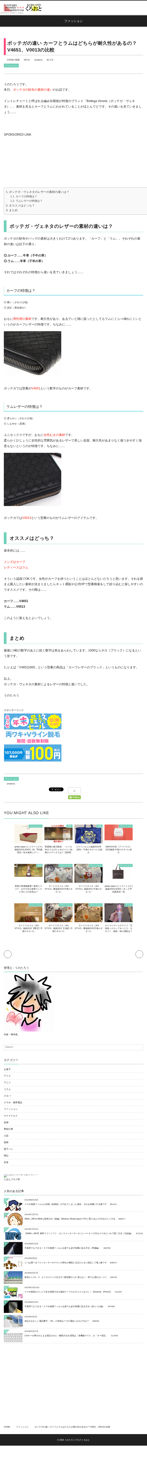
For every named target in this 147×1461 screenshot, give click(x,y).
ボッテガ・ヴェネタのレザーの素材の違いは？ (39, 191)
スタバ (7, 1095)
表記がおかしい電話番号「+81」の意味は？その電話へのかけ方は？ (56, 1321)
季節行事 (8, 1129)
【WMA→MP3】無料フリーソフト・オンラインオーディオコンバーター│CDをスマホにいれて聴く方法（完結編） (78, 1233)
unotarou (38, 60)
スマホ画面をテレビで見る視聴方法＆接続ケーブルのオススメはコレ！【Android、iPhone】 (68, 1292)
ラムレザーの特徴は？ (29, 200)
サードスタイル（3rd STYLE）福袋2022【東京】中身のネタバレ (28, 928)
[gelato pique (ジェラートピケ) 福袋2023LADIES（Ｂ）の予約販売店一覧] (119, 877)
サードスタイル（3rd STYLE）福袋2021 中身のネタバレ (88, 889)
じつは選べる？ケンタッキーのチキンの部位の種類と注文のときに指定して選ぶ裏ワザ (65, 1262)
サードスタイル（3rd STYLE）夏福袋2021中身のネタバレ (59, 889)
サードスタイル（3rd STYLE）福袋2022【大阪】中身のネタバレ (59, 928)
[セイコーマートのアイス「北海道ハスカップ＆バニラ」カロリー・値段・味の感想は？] (119, 920)
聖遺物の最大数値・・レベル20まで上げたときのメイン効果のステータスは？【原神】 (58, 849)
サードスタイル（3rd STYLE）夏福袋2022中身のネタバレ (89, 928)
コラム (7, 1089)
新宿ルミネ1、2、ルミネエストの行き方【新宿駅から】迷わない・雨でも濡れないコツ (65, 1277)
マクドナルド (11, 1115)
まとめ (13, 210)
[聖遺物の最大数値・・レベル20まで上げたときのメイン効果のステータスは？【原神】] (58, 840)
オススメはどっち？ (22, 205)
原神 (69, 826)
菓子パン (8, 1149)
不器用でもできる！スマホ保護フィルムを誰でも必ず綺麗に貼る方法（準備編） (62, 1248)
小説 (6, 1135)
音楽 (6, 1162)
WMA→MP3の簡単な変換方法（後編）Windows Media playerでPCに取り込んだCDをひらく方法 (69, 1219)
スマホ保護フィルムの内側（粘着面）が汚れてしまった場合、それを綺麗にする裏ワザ (65, 1204)
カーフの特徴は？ (26, 196)
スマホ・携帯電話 (13, 1102)
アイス (128, 905)
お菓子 (7, 1069)
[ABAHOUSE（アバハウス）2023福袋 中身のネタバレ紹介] (119, 838)
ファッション (11, 65)
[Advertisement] (32, 162)
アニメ (7, 1082)
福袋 (99, 826)
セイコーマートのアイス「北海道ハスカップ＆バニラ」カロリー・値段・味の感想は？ (118, 928)
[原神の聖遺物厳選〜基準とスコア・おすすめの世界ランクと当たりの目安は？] (28, 874)
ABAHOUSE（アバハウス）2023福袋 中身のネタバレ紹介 (118, 849)
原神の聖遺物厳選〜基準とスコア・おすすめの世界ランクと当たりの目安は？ (28, 889)
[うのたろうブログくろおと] (23, 7)
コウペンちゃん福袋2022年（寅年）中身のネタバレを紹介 (88, 849)
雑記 (6, 1155)
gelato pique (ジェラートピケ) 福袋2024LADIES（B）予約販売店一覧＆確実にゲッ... (28, 849)
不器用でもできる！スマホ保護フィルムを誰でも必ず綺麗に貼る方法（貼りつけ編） (64, 1306)
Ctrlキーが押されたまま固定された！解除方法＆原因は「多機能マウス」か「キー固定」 (66, 1335)
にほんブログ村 (12, 1179)
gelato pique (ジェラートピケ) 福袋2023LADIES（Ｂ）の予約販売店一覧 (119, 889)
